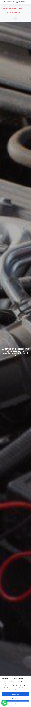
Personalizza (15, 698)
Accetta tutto (15, 694)
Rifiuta (15, 703)
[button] (15, 18)
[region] (15, 691)
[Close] (29, 677)
